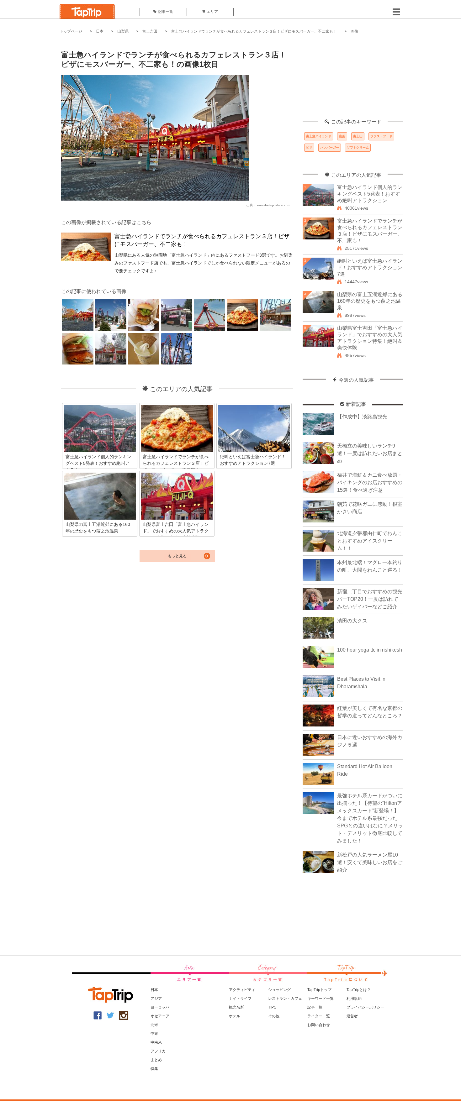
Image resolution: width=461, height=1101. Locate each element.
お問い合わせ (318, 1025)
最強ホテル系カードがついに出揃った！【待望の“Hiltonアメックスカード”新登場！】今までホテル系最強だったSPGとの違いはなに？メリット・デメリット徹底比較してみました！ (370, 818)
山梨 (342, 136)
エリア (212, 11)
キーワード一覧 (320, 998)
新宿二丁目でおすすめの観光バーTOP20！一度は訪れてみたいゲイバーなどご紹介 (369, 599)
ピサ (309, 147)
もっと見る (177, 556)
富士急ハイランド (318, 136)
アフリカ (158, 1051)
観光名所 (236, 1007)
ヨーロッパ (160, 1007)
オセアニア (160, 1016)
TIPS (272, 1007)
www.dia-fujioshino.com (273, 205)
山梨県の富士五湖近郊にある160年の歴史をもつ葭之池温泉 (369, 301)
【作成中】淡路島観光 (362, 416)
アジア (156, 998)
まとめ (156, 1060)
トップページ (71, 31)
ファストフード (381, 136)
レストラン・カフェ (285, 998)
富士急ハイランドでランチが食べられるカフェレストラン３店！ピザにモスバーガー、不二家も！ (254, 31)
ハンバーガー (329, 147)
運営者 (352, 1016)
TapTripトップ (319, 990)
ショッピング (279, 990)
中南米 (156, 1042)
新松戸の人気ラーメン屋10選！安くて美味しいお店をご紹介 (369, 862)
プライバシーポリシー (365, 1007)
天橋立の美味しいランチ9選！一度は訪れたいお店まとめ (369, 453)
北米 (154, 1025)
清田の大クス (352, 620)
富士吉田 (149, 31)
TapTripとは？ (359, 990)
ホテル (234, 1016)
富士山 (358, 136)
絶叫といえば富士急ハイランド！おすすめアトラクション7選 (369, 267)
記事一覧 (165, 11)
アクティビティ (242, 990)
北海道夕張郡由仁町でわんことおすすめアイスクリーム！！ (369, 541)
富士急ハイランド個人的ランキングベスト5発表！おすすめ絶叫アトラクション (369, 194)
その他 (273, 1016)
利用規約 (354, 998)
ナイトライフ (240, 998)
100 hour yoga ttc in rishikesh (369, 650)
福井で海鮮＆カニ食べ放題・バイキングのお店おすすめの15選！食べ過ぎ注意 (369, 482)
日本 (99, 31)
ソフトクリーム (358, 147)
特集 (154, 1069)
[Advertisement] (353, 80)
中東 (154, 1033)
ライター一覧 (318, 1016)
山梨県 (123, 31)
